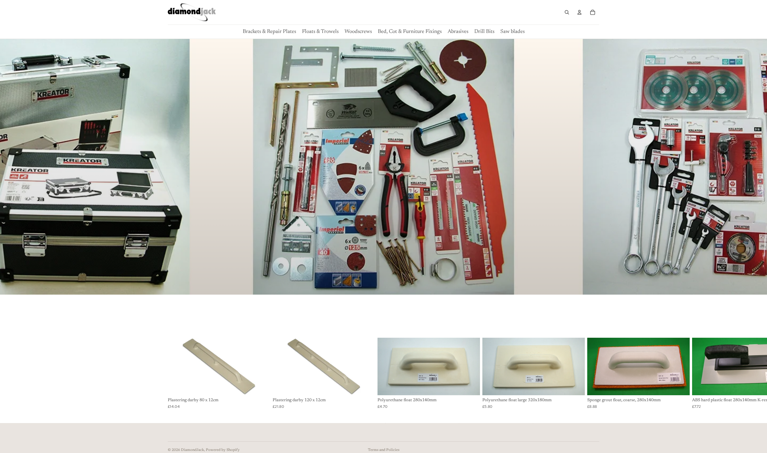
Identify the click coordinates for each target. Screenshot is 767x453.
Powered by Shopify (223, 450)
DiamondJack (192, 450)
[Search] (566, 12)
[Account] (579, 12)
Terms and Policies (383, 450)
